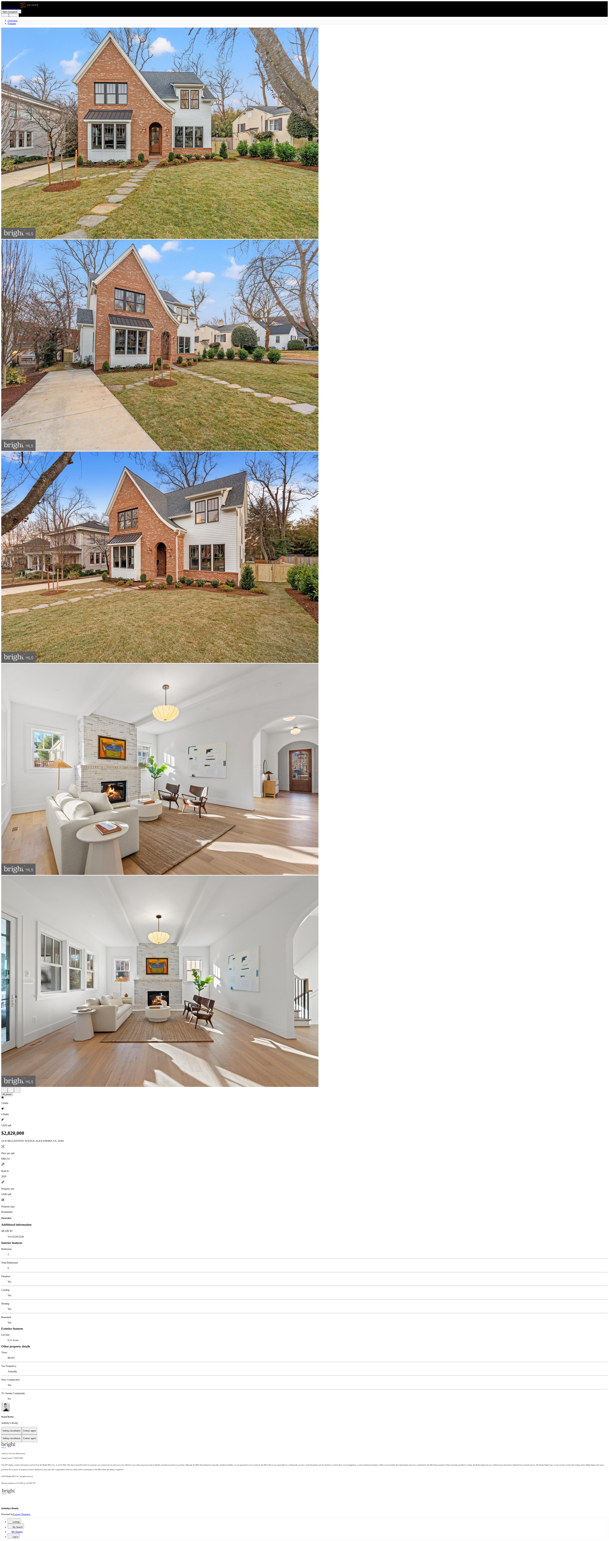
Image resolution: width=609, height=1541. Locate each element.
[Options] (4, 1090)
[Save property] (11, 1090)
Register (14, 15)
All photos (7, 1094)
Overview (13, 20)
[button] (304, 134)
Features (12, 23)
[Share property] (17, 1090)
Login (5, 15)
